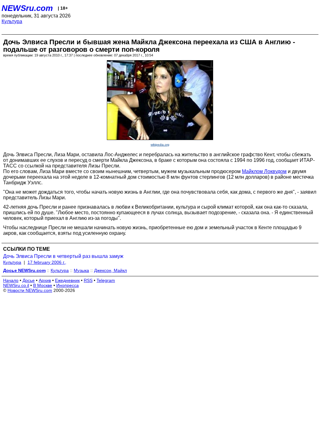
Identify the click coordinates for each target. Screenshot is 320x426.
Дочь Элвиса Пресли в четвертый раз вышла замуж (63, 256)
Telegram (106, 280)
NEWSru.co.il (16, 285)
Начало (10, 280)
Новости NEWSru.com (30, 290)
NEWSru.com (27, 8)
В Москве (42, 285)
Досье (28, 280)
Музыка (81, 270)
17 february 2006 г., (47, 262)
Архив (45, 280)
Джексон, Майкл (110, 270)
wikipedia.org (160, 144)
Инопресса (67, 285)
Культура (12, 21)
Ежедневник (67, 280)
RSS (88, 280)
